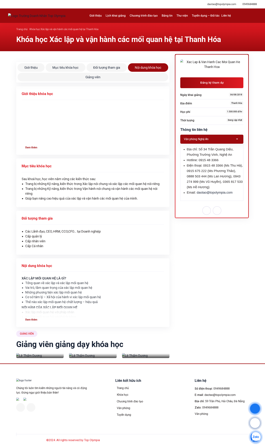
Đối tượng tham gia (106, 67)
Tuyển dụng (124, 414)
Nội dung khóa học (148, 67)
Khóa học (122, 394)
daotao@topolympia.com (221, 4)
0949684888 (249, 4)
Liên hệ (226, 15)
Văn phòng (123, 408)
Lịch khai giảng (116, 15)
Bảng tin (167, 15)
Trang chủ (22, 29)
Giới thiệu (95, 15)
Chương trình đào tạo (144, 15)
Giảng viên (92, 77)
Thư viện (182, 15)
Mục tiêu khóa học (65, 67)
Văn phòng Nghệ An (196, 139)
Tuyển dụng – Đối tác (206, 15)
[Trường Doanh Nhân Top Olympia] (36, 15)
